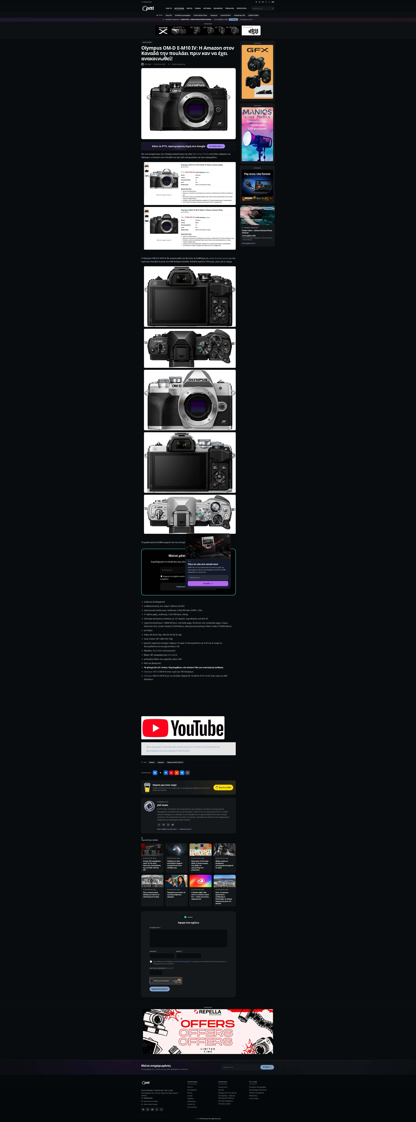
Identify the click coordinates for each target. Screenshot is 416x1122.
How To (169, 8)
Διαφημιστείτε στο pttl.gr (227, 1093)
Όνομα (153, 951)
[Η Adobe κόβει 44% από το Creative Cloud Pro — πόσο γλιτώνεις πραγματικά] (201, 881)
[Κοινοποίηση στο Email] (187, 772)
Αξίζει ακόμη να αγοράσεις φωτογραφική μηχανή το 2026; (224, 864)
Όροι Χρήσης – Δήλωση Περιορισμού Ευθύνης (226, 1097)
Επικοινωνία (148, 1098)
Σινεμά (198, 8)
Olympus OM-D (151, 671)
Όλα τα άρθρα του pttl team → (167, 829)
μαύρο (212, 258)
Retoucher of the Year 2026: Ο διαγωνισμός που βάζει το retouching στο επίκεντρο (200, 865)
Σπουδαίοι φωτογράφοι (182, 15)
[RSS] (269, 1)
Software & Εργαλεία (256, 1093)
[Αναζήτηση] (272, 8)
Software (207, 8)
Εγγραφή (266, 1067)
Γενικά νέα (229, 8)
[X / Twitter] (159, 825)
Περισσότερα (241, 8)
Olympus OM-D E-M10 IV (154, 258)
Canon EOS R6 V (226, 15)
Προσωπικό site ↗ (186, 829)
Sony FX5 (168, 15)
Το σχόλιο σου (155, 927)
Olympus (145, 157)
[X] (266, 1)
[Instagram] (259, 1)
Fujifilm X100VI (253, 15)
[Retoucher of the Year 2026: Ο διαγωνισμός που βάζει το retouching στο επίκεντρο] (201, 849)
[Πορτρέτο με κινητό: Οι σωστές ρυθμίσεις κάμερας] (177, 881)
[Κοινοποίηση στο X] (160, 772)
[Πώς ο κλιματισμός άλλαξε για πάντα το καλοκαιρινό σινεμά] (152, 881)
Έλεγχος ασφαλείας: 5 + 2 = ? (162, 968)
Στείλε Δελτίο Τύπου (200, 15)
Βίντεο (189, 8)
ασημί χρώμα (223, 258)
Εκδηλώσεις (218, 8)
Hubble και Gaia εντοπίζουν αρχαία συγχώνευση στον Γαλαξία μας (174, 864)
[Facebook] (256, 1)
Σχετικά (221, 1090)
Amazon (151, 762)
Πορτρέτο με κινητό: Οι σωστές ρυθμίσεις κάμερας (176, 894)
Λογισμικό (213, 15)
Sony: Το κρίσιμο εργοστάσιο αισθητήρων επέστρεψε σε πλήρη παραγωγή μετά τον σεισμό (223, 897)
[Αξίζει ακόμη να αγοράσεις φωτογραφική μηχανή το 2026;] (225, 849)
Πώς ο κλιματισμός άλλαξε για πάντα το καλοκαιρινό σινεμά (151, 894)
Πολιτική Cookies (224, 1104)
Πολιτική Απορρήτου (183, 961)
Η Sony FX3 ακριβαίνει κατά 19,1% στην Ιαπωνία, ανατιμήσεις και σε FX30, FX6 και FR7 (152, 865)
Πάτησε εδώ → (217, 146)
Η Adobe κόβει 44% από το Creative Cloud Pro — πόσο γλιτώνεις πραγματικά (200, 895)
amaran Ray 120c (239, 15)
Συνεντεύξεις (192, 1107)
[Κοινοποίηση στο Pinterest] (171, 772)
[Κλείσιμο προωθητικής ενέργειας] (228, 536)
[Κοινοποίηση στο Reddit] (176, 772)
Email (179, 951)
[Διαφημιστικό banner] (208, 30)
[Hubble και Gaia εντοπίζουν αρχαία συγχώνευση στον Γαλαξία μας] (177, 849)
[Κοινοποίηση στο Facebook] (155, 772)
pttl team (148, 64)
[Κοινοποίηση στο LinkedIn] (166, 772)
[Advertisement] (188, 698)
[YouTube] (262, 1)
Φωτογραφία (179, 8)
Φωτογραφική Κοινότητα (258, 1090)
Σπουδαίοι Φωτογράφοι (257, 1087)
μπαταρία (172, 655)
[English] (273, 1)
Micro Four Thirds (201, 154)
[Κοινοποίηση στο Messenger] (182, 772)
